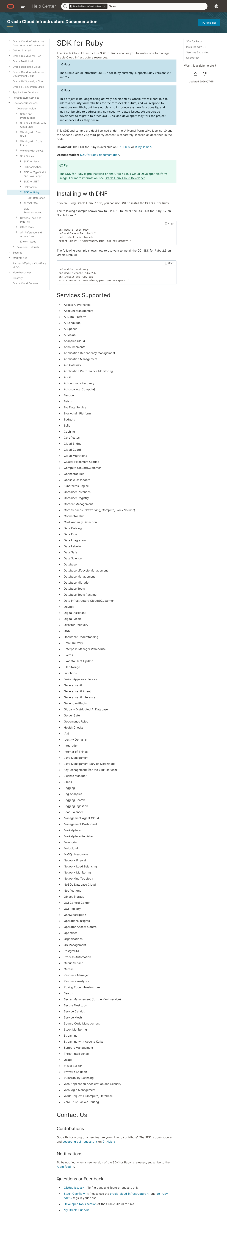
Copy (171, 223)
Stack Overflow (74, 1193)
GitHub (122, 147)
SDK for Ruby (194, 41)
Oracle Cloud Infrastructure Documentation (52, 21)
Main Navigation (23, 6)
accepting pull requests (78, 1141)
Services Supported (197, 52)
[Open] (9, 41)
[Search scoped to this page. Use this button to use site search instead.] (104, 6)
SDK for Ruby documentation (99, 155)
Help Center (44, 6)
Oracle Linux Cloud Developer (125, 178)
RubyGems (142, 147)
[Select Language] (216, 6)
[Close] (9, 102)
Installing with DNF (197, 46)
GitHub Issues (73, 1187)
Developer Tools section (80, 1204)
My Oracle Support (76, 1210)
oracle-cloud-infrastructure (128, 1193)
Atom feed (64, 1166)
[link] (88, 6)
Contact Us (192, 57)
